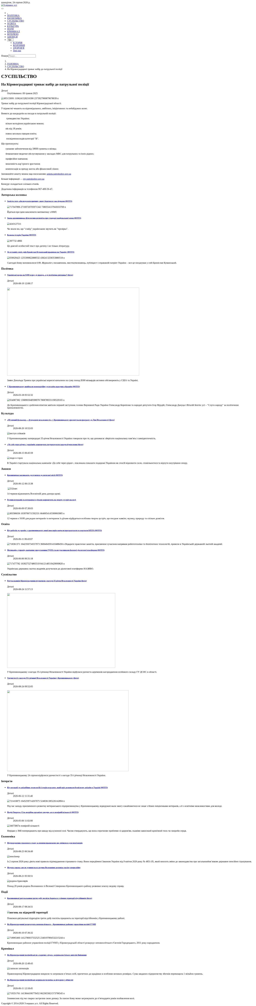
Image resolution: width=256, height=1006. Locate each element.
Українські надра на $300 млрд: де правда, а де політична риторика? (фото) (40, 275)
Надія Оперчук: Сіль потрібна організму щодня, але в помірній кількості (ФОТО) (43, 812)
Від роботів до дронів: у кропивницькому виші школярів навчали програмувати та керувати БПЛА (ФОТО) (54, 530)
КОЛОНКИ (19, 45)
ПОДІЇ (10, 29)
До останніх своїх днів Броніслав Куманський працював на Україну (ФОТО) (40, 252)
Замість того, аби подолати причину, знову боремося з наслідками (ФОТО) (39, 201)
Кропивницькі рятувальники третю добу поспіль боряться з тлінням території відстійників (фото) (49, 898)
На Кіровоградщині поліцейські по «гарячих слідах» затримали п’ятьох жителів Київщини (47, 955)
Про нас (17, 50)
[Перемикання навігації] (2, 8)
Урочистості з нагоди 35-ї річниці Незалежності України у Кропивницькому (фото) (43, 678)
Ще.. (10, 40)
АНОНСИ (12, 37)
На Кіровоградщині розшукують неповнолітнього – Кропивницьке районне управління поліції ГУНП (51, 924)
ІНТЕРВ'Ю (12, 34)
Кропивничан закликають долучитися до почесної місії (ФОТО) (35, 475)
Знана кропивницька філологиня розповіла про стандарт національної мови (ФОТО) (44, 218)
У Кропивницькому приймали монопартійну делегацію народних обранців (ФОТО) (43, 386)
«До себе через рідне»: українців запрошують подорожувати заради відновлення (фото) (45, 444)
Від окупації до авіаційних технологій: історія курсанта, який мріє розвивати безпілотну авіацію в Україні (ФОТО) (57, 787)
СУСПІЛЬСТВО (15, 21)
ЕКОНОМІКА (14, 18)
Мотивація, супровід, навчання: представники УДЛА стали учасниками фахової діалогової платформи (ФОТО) (55, 550)
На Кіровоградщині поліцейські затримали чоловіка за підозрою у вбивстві (40, 980)
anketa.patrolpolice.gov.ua (59, 174)
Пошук (4, 56)
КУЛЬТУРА (13, 26)
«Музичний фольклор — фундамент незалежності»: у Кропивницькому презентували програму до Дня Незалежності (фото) (61, 420)
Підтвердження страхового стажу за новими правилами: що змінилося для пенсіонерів (45, 843)
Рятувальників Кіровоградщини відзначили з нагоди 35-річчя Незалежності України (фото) (47, 581)
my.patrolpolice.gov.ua (33, 179)
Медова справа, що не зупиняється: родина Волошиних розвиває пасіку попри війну (44, 867)
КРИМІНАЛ (13, 31)
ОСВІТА (11, 23)
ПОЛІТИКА (13, 15)
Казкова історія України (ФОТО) (21, 235)
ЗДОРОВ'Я (18, 48)
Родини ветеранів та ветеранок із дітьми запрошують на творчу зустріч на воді (41, 500)
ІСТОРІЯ (17, 42)
